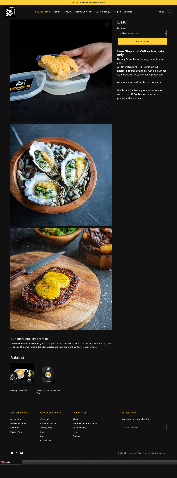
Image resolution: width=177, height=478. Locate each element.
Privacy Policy (16, 432)
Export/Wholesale (83, 11)
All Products (45, 440)
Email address (131, 424)
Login (162, 11)
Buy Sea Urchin (42, 11)
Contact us (140, 94)
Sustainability (103, 11)
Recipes (117, 11)
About (57, 11)
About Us (77, 419)
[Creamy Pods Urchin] (22, 374)
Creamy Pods (46, 427)
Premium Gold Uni (48, 423)
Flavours (67, 11)
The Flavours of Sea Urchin (85, 423)
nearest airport (125, 70)
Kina (42, 436)
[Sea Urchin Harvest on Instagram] (17, 453)
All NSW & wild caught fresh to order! (88, 2)
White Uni (44, 419)
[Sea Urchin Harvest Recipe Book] (48, 374)
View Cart (14, 427)
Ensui (42, 432)
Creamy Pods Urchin (19, 390)
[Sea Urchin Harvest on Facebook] (12, 453)
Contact (128, 11)
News (75, 432)
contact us (156, 82)
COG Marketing (160, 453)
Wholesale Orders (18, 423)
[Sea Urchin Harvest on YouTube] (21, 453)
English (7, 462)
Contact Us (15, 419)
